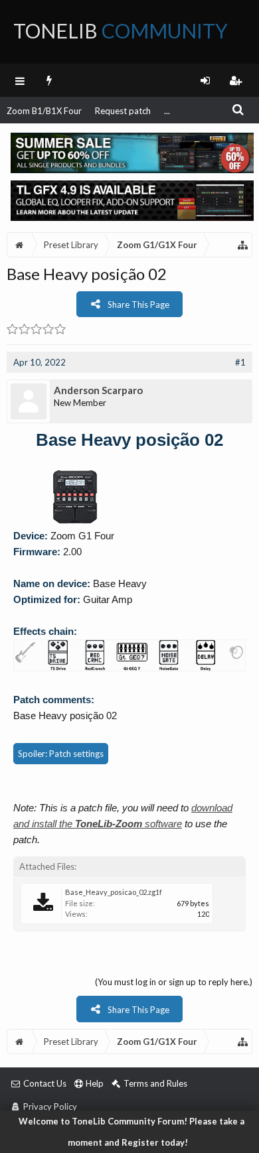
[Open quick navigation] (243, 245)
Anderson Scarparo (98, 390)
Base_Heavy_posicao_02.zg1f (113, 892)
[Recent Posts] (49, 80)
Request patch (123, 110)
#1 (240, 362)
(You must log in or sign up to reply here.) (173, 982)
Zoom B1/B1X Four (44, 110)
